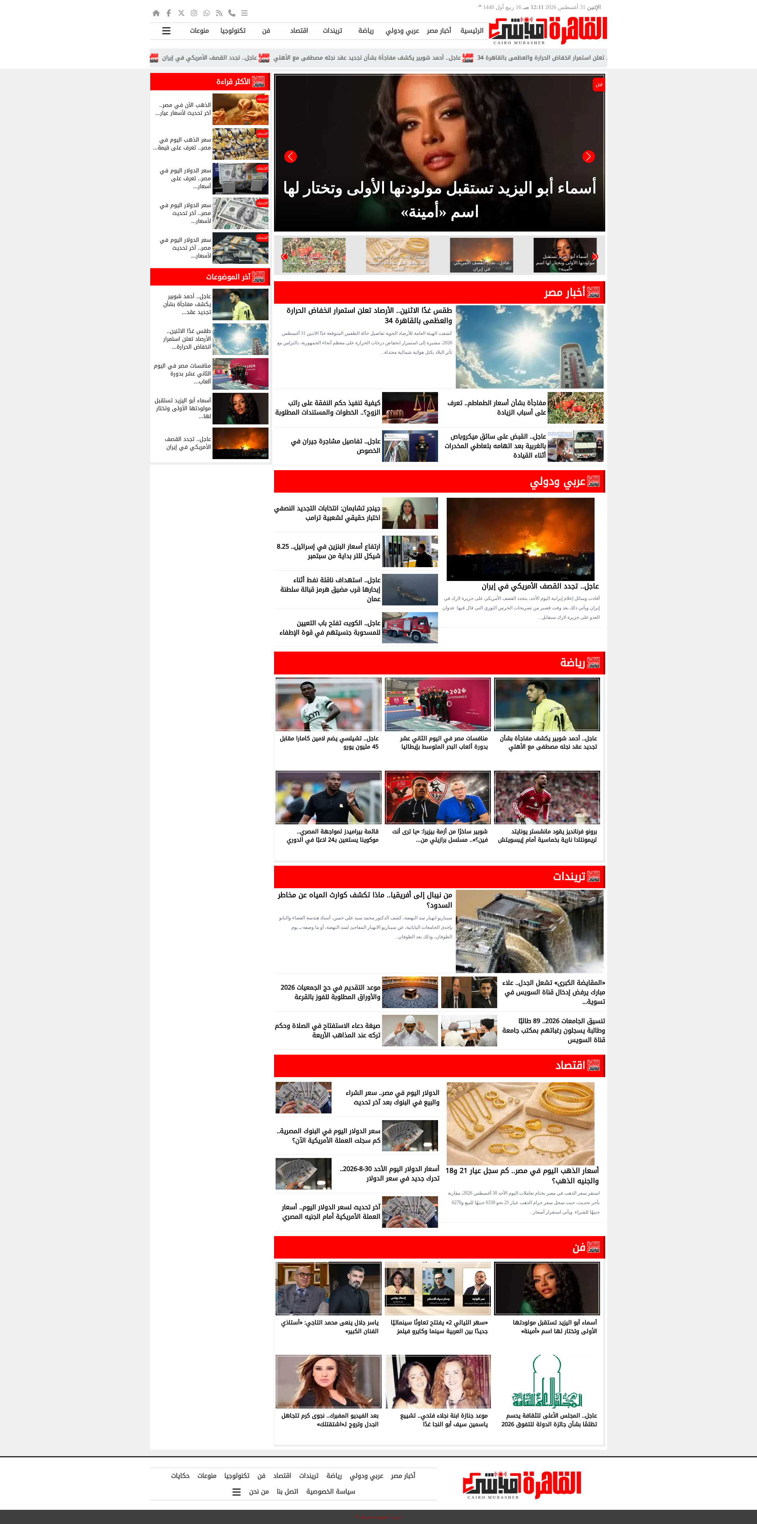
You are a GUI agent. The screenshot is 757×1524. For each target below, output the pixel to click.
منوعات (199, 30)
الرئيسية (472, 30)
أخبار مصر (439, 30)
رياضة (366, 30)
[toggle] (166, 31)
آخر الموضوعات (228, 277)
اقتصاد (299, 30)
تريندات (332, 30)
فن (266, 30)
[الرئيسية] (156, 12)
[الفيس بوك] (168, 12)
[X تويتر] (181, 12)
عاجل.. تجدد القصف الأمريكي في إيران (280, 57)
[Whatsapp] (206, 12)
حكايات (180, 1476)
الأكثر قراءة (233, 81)
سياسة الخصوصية (330, 1491)
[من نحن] (232, 12)
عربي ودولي (402, 30)
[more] (244, 12)
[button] (290, 156)
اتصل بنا (287, 1491)
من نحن (259, 1491)
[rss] (219, 12)
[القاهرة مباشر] (548, 31)
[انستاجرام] (194, 12)
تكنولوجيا (233, 30)
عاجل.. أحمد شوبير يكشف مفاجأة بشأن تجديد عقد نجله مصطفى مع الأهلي (437, 57)
